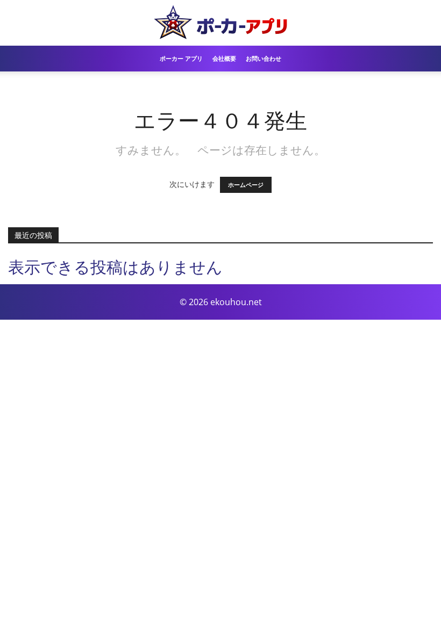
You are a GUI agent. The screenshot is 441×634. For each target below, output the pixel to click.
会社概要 (224, 58)
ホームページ (246, 185)
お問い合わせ (263, 58)
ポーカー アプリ (181, 58)
